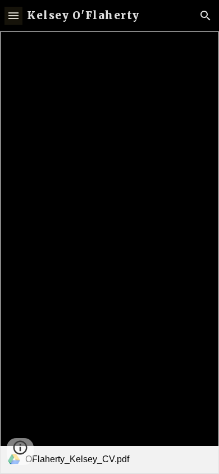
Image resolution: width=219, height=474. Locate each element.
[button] (13, 15)
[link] (109, 252)
